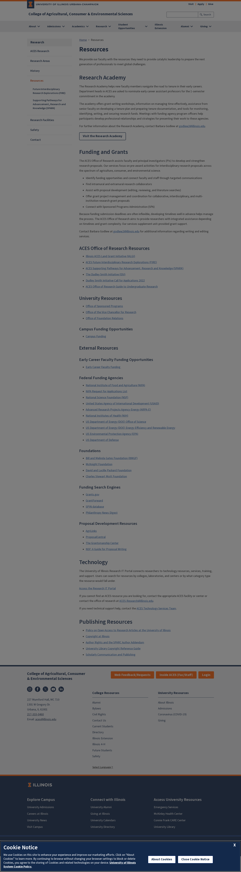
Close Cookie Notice (195, 859)
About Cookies (161, 859)
